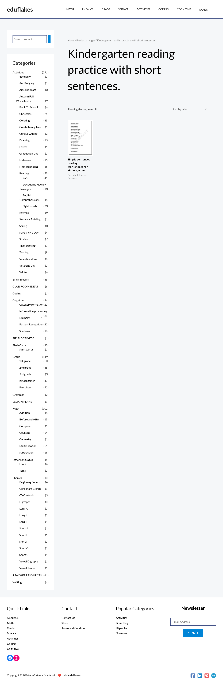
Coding (163, 10)
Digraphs (24, 501)
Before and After (29, 419)
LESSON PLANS (22, 401)
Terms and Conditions (74, 628)
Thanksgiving (27, 245)
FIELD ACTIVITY (23, 338)
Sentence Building (30, 219)
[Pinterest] (206, 675)
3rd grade (25, 374)
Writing (17, 582)
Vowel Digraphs (28, 561)
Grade (106, 10)
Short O (24, 548)
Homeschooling (28, 166)
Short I (23, 541)
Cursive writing (28, 133)
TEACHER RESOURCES (27, 575)
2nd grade (25, 367)
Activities (143, 10)
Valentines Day (28, 259)
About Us (12, 617)
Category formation (31, 304)
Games (203, 9)
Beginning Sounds (29, 482)
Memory (24, 317)
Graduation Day (28, 153)
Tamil (22, 470)
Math (70, 10)
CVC (26, 177)
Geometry (25, 439)
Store (64, 623)
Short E (23, 535)
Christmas (25, 113)
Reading (24, 173)
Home (71, 40)
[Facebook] (10, 658)
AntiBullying (26, 83)
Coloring (24, 120)
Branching (122, 623)
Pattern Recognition (31, 324)
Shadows (24, 331)
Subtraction (26, 452)
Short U (23, 554)
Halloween (25, 160)
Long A (23, 508)
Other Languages (23, 459)
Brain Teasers (21, 279)
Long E (23, 515)
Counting (24, 432)
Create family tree (30, 127)
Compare (24, 426)
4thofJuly (25, 76)
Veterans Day (27, 265)
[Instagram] (16, 658)
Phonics (87, 10)
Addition (24, 412)
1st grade (25, 360)
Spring (23, 225)
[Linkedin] (199, 675)
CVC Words (26, 495)
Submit (193, 633)
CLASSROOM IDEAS (25, 286)
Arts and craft (27, 89)
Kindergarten (27, 380)
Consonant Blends (30, 488)
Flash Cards (19, 345)
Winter (23, 272)
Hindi (22, 464)
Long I (23, 521)
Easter (23, 146)
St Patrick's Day (29, 232)
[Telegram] (213, 675)
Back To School (28, 107)
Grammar (18, 394)
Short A (23, 528)
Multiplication (27, 445)
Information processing (33, 311)
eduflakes (20, 9)
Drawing (24, 140)
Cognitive (184, 10)
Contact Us (68, 617)
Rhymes (24, 212)
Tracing (24, 252)
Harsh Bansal (73, 675)
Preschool (25, 387)
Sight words (30, 206)
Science (123, 10)
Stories (23, 239)
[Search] (49, 39)
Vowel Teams (27, 568)
